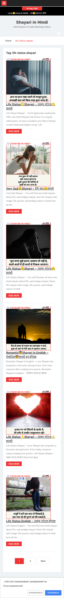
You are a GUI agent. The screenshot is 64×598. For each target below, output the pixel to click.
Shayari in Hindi (32, 22)
